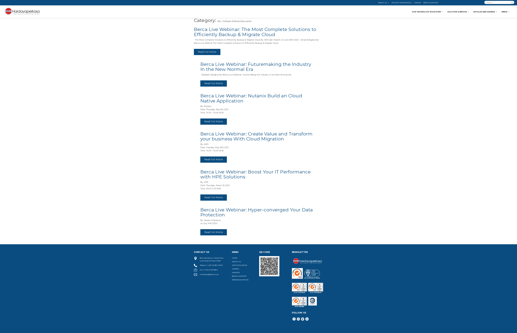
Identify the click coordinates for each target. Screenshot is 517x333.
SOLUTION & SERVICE (457, 12)
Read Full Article (207, 52)
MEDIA (504, 12)
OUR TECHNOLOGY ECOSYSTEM (426, 12)
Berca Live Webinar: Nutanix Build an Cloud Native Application (251, 98)
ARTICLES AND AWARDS (484, 12)
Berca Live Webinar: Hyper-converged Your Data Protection (256, 212)
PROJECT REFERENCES (401, 3)
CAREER (417, 3)
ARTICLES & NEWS (239, 265)
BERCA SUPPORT (430, 3)
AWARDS (236, 272)
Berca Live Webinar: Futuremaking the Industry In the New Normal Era (255, 66)
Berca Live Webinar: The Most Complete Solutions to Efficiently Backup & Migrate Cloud (255, 32)
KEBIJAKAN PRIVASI (240, 280)
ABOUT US (382, 3)
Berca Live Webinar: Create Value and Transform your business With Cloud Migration (256, 136)
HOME (234, 258)
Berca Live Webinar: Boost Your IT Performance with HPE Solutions (255, 174)
